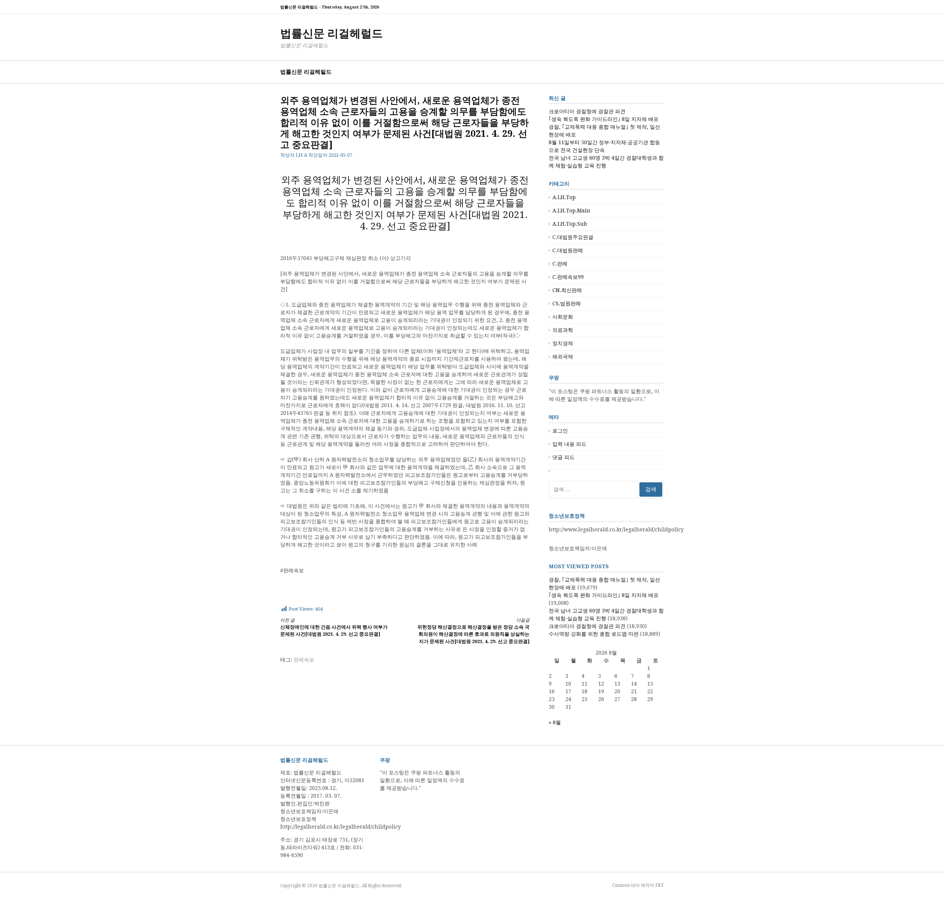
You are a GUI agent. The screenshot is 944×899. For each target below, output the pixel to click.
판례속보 (304, 660)
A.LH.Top (564, 197)
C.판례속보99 (568, 277)
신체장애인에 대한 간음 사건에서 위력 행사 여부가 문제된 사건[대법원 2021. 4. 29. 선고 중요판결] (334, 627)
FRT (659, 885)
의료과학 (562, 330)
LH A (301, 155)
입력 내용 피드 (569, 444)
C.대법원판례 (567, 250)
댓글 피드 (563, 457)
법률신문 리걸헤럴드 (331, 33)
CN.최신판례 (567, 290)
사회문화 (562, 317)
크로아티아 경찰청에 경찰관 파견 (587, 111)
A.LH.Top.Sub (569, 224)
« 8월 (555, 722)
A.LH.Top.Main (571, 211)
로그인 (560, 431)
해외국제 (562, 357)
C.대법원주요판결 (572, 237)
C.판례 (560, 264)
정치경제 (562, 343)
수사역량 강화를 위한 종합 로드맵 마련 (594, 634)
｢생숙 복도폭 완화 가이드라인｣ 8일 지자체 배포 (604, 119)
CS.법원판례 (566, 303)
